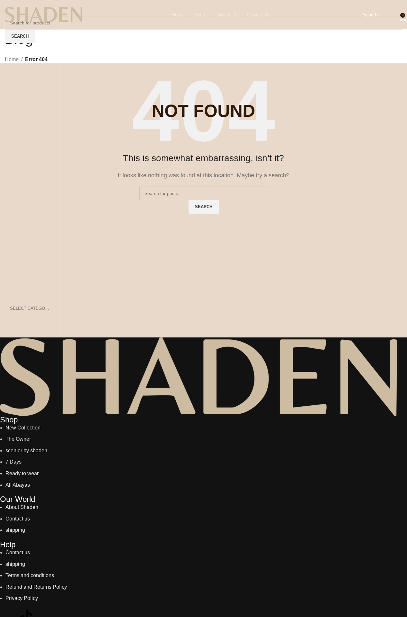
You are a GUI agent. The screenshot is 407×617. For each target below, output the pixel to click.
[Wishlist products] (390, 14)
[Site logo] (43, 14)
